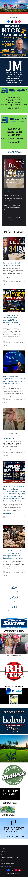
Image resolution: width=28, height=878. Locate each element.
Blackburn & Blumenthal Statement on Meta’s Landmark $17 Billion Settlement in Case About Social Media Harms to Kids (13, 197)
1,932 (14, 579)
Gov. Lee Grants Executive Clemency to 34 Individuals (13, 173)
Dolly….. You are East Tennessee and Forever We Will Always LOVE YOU (12, 216)
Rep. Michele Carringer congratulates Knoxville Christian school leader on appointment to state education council (13, 207)
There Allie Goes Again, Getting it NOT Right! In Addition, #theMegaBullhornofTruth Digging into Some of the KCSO (14, 554)
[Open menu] (14, 13)
